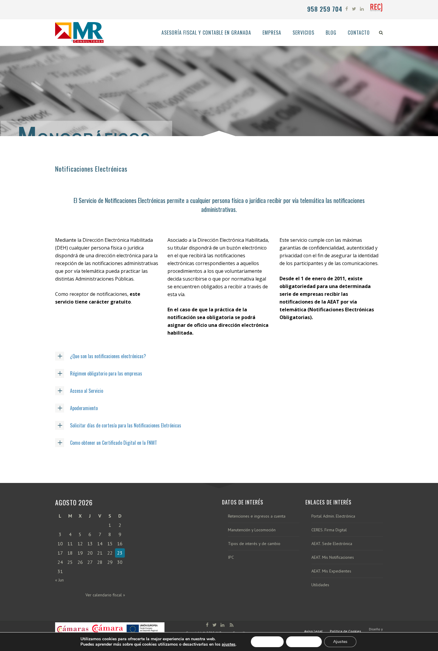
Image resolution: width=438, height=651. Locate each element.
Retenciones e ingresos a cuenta (256, 516)
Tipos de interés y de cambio (254, 543)
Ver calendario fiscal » (105, 595)
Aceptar (267, 641)
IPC (231, 557)
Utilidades (320, 584)
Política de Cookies (345, 631)
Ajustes (340, 641)
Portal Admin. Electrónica (333, 516)
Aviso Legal (313, 631)
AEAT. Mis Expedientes (331, 571)
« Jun (59, 580)
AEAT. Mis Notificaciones (332, 557)
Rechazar (304, 641)
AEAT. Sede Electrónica (331, 543)
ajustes (228, 644)
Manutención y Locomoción (252, 530)
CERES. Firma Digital (329, 530)
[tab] (219, 356)
